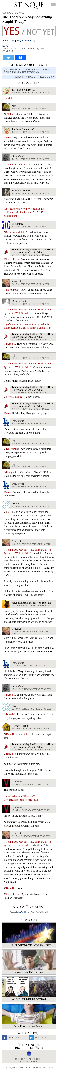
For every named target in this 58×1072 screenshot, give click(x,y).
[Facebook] (20, 57)
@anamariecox (26, 40)
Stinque (17, 2)
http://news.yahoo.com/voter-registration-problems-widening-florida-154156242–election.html (24, 212)
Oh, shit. (8, 97)
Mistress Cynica (14, 396)
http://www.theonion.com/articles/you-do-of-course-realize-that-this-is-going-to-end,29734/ (27, 325)
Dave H (10, 734)
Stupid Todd (8, 40)
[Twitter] (8, 57)
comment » (8, 51)
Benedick (11, 343)
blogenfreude (12, 259)
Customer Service (13, 13)
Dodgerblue (12, 448)
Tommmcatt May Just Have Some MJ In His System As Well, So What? (27, 311)
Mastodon (41, 1037)
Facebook (13, 1037)
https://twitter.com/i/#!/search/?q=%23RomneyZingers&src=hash (21, 797)
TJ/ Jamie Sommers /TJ (18, 114)
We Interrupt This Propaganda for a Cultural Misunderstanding (27, 71)
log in (22, 912)
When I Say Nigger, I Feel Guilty (33, 77)
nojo (5, 46)
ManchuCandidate (15, 232)
